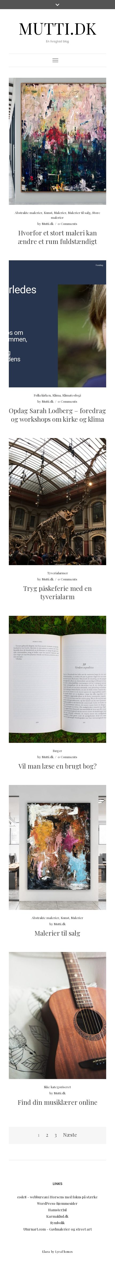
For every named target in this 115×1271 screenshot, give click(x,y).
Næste (70, 1135)
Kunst (48, 212)
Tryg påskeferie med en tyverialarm (57, 592)
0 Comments (67, 223)
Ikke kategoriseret (57, 1087)
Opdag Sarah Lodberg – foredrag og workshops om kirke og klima (57, 414)
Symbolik (57, 1222)
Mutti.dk (57, 28)
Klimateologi (71, 395)
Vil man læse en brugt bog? (57, 766)
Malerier (60, 212)
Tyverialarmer (57, 573)
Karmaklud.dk (57, 1216)
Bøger (57, 750)
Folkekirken (42, 395)
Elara (46, 1252)
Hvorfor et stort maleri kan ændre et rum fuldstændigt (57, 236)
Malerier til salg (79, 212)
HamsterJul (57, 1209)
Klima (56, 395)
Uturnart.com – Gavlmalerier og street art (57, 1229)
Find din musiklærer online (57, 1102)
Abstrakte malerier (28, 212)
